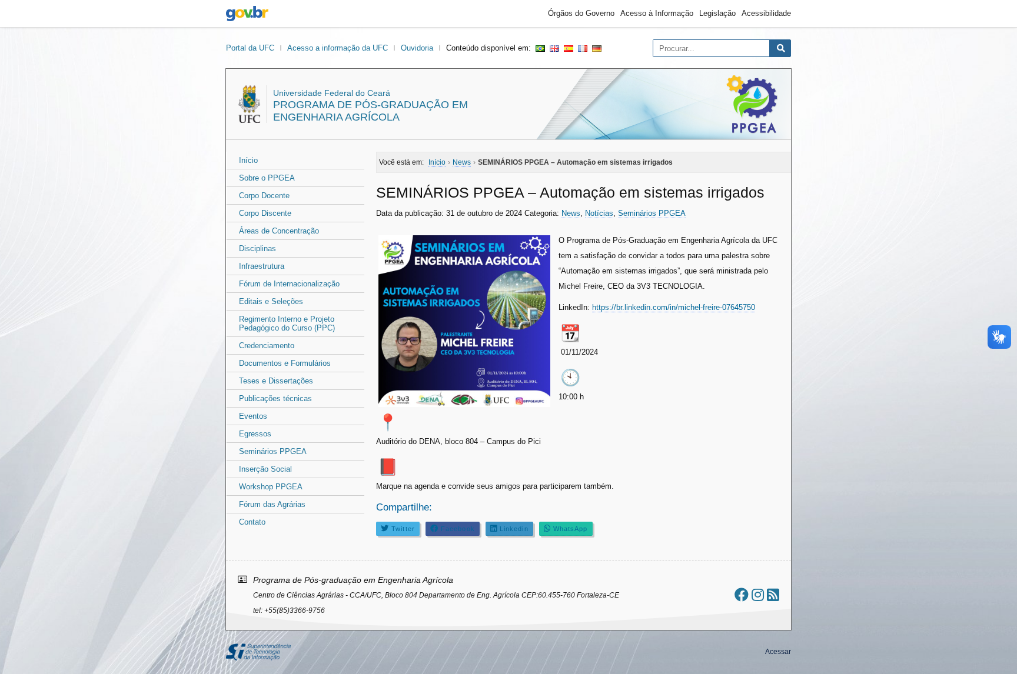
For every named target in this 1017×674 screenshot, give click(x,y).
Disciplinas (257, 248)
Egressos (255, 433)
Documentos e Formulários (285, 363)
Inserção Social (265, 469)
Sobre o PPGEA (267, 177)
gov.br (247, 13)
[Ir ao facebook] (741, 595)
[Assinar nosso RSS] (773, 595)
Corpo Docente (264, 195)
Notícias (599, 213)
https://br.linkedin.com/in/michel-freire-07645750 (673, 307)
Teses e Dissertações (276, 380)
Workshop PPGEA (271, 486)
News (570, 213)
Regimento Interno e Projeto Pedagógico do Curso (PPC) (287, 323)
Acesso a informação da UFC (337, 48)
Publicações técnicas (275, 398)
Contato (252, 522)
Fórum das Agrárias (272, 504)
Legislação (717, 13)
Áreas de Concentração (279, 230)
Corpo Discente (265, 213)
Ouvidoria (417, 48)
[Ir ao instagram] (758, 595)
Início (248, 160)
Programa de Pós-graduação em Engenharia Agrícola (370, 111)
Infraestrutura (261, 266)
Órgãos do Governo (581, 13)
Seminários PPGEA (273, 451)
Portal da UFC (250, 48)
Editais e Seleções (271, 301)
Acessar (778, 652)
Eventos (253, 416)
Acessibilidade (766, 13)
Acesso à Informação (656, 13)
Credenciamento (266, 345)
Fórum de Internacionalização (289, 283)
